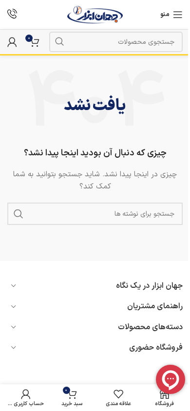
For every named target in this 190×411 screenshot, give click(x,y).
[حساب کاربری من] (12, 42)
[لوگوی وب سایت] (95, 14)
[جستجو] (59, 42)
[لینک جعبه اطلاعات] (12, 15)
